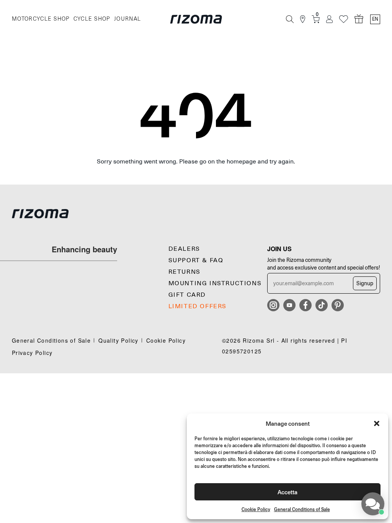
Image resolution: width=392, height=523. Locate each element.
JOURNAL (127, 19)
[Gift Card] (359, 19)
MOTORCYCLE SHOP (41, 19)
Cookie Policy (256, 509)
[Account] (329, 19)
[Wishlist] (343, 19)
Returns (184, 271)
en (375, 19)
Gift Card (187, 294)
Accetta (287, 492)
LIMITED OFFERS (197, 306)
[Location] (302, 19)
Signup (364, 283)
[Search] (290, 19)
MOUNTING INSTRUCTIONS (215, 283)
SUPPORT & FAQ (196, 260)
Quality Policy (118, 340)
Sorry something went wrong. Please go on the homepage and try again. (196, 161)
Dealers (184, 248)
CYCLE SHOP (92, 19)
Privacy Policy (32, 352)
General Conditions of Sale (302, 509)
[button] (377, 423)
